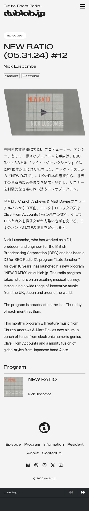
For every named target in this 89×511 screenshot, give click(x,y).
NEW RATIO (42, 379)
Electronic (31, 75)
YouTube (61, 465)
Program (32, 445)
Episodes (15, 35)
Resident (76, 445)
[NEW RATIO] (13, 387)
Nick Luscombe (20, 66)
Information (54, 445)
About (33, 453)
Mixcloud (28, 465)
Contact (49, 453)
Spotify (36, 465)
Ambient (11, 75)
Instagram (44, 465)
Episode (13, 445)
